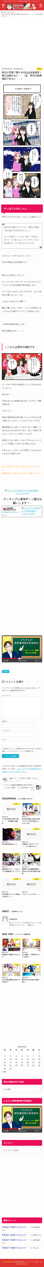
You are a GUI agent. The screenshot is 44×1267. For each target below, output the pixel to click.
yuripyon (13, 919)
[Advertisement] (22, 41)
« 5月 (4, 1072)
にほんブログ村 (22, 493)
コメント (6, 695)
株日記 (6, 671)
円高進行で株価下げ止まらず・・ (16, 1227)
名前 (4, 721)
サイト (4, 740)
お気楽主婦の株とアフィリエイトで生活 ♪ (26, 1262)
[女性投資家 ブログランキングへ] (9, 509)
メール (5, 730)
